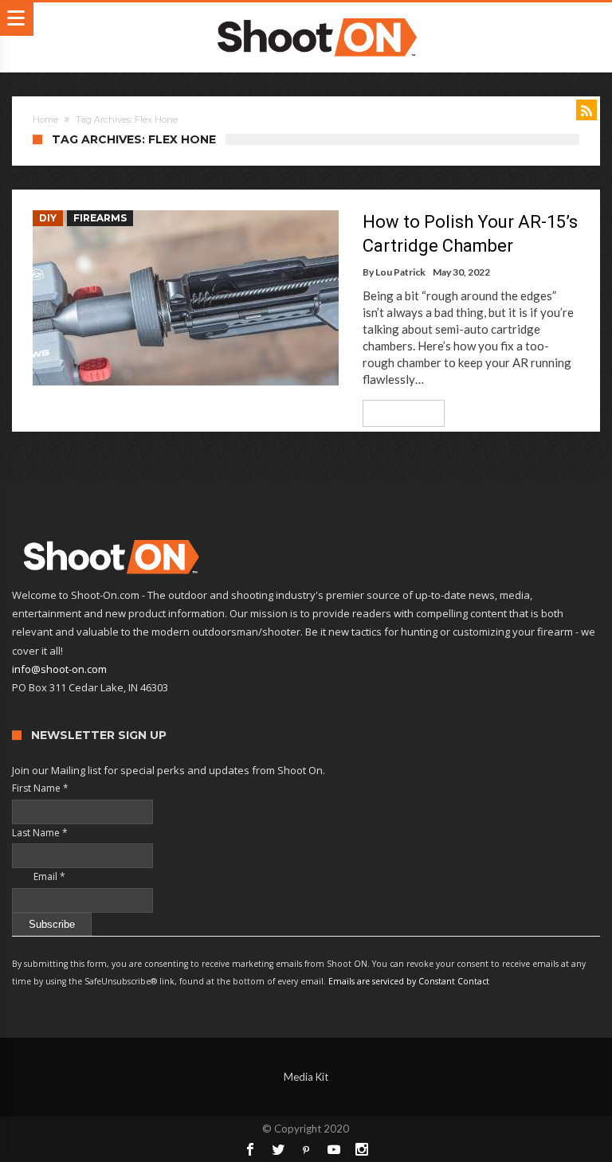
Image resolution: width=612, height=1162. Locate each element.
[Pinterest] (306, 1149)
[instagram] (362, 1149)
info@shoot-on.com (59, 669)
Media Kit (306, 1076)
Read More (398, 413)
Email (38, 876)
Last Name (40, 832)
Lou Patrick (400, 272)
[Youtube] (334, 1149)
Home (45, 119)
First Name (40, 788)
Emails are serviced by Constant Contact (408, 981)
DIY (48, 218)
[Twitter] (278, 1149)
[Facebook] (250, 1149)
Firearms (100, 218)
